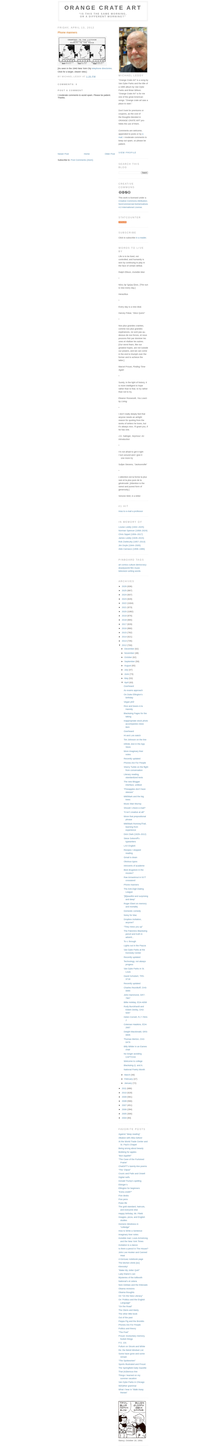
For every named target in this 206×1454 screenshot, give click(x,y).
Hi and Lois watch (132, 735)
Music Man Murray (132, 804)
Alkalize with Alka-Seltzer (130, 1138)
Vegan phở (129, 702)
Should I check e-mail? (134, 808)
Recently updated (132, 758)
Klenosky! (123, 1266)
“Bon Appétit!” (124, 1156)
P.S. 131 (122, 1343)
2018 (124, 620)
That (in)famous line (127, 1371)
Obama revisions (126, 1288)
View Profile (127, 152)
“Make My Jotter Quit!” (129, 1270)
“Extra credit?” (125, 1192)
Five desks (123, 1195)
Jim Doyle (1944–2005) (129, 545)
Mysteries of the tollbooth (130, 1277)
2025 (124, 590)
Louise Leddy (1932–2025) (131, 527)
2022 (124, 603)
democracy (141, 565)
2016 (124, 628)
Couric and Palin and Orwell (131, 1173)
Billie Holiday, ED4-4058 (135, 1002)
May (126, 678)
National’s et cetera (127, 1281)
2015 (124, 632)
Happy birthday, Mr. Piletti (130, 1213)
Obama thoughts (126, 1292)
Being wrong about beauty (130, 1148)
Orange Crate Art (103, 8)
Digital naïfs (124, 1177)
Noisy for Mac (130, 915)
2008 (124, 1101)
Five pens (123, 1199)
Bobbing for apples (127, 1152)
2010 (124, 1093)
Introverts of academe (134, 866)
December (129, 649)
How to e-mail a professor (130, 511)
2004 (124, 1118)
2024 (124, 595)
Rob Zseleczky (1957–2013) (131, 542)
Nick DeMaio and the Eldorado (133, 1285)
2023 (124, 599)
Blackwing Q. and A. (133, 1065)
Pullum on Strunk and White (131, 1346)
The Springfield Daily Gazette (132, 1368)
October (128, 657)
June (127, 674)
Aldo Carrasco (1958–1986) (131, 549)
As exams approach (133, 690)
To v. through (130, 941)
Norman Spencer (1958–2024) (132, 530)
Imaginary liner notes (128, 1234)
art (119, 565)
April (126, 682)
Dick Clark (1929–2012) (135, 834)
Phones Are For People (135, 763)
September (129, 661)
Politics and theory (127, 1328)
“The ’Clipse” (124, 1170)
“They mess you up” (133, 927)
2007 (124, 1105)
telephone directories (102, 68)
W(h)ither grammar (127, 1386)
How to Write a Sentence (130, 1231)
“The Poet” (123, 1332)
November (129, 653)
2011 (124, 1088)
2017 (124, 624)
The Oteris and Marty (128, 1310)
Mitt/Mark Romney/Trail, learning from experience (135, 827)
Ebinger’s (123, 1184)
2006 (124, 1109)
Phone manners (67, 32)
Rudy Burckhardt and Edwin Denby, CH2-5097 (134, 1009)
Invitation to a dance (128, 1245)
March (127, 1075)
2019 (124, 616)
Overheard (129, 686)
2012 (124, 645)
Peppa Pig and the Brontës (131, 1321)
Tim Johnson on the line (135, 739)
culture (132, 565)
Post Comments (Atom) (82, 160)
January (128, 1083)
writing (131, 571)
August (128, 665)
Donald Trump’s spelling (129, 1181)
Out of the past (125, 1317)
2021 (124, 607)
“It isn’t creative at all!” (134, 812)
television (122, 571)
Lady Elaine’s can (126, 1274)
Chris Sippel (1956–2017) (130, 534)
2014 (124, 637)
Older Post (110, 154)
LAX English (129, 846)
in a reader (141, 238)
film (132, 568)
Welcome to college (133, 1061)
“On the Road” (125, 1306)
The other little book (127, 1314)
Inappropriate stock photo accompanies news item (136, 724)
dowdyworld (124, 568)
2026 (124, 586)
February (129, 1079)
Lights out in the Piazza (135, 945)
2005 (124, 1114)
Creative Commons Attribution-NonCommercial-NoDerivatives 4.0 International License (133, 204)
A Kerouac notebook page (130, 1259)
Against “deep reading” (129, 1134)
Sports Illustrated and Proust (132, 1364)
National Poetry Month (134, 1069)
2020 (124, 611)
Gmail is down (130, 857)
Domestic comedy (132, 911)
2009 (124, 1097)
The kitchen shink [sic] (129, 1263)
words (138, 571)
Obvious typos (130, 861)
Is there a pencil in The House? (133, 1248)
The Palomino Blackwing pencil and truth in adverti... (135, 934)
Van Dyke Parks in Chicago (131, 1382)
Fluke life (122, 1203)
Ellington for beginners (129, 1188)
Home (87, 154)
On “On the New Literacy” (130, 1296)
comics (125, 565)
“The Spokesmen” (127, 1360)
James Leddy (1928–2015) (131, 538)
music (137, 568)
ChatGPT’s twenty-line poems (132, 1166)
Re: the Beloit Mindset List (130, 1350)
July (126, 670)
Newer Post (63, 154)
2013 (124, 641)
